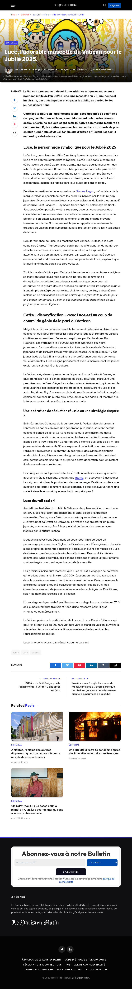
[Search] (105, 5)
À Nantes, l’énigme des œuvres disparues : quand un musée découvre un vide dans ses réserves (35, 753)
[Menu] (13, 5)
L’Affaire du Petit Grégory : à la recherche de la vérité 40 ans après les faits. (39, 687)
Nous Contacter (97, 969)
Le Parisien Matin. (81, 977)
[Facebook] (14, 100)
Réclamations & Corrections (42, 964)
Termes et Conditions (38, 969)
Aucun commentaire (104, 69)
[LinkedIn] (14, 116)
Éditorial (11, 43)
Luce (25, 652)
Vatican (36, 652)
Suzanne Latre (26, 69)
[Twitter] (14, 108)
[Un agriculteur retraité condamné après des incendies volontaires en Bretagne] (95, 726)
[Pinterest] (14, 124)
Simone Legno (85, 191)
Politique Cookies (69, 969)
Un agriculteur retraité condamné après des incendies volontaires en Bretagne (94, 751)
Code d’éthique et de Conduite (85, 959)
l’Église (79, 477)
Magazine (114, 5)
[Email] (14, 132)
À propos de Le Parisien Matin (41, 959)
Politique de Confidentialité (85, 964)
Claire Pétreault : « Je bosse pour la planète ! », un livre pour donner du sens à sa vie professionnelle (37, 809)
